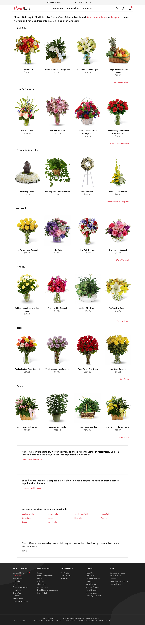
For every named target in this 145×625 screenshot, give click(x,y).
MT (37, 621)
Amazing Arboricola (57, 427)
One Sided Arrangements (47, 590)
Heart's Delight (57, 250)
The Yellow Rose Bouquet (27, 250)
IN (77, 618)
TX (82, 621)
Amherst (51, 518)
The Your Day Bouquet (117, 308)
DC (61, 618)
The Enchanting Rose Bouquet (27, 369)
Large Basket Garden (88, 427)
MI (93, 618)
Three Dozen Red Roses (88, 369)
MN (96, 618)
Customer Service (93, 578)
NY (57, 621)
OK (66, 621)
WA (92, 621)
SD (77, 621)
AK (44, 618)
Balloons (40, 581)
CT (59, 618)
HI (70, 618)
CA (53, 618)
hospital (115, 17)
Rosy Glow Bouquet (118, 369)
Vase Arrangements (45, 575)
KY (81, 618)
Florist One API (92, 590)
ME (91, 618)
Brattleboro (26, 518)
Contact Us (90, 575)
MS (34, 621)
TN (79, 621)
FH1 (106, 621)
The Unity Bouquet (87, 250)
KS (79, 618)
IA (72, 618)
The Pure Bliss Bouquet (57, 308)
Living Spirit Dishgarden (27, 427)
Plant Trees (41, 584)
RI (72, 621)
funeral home (100, 17)
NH (47, 621)
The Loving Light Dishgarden (118, 427)
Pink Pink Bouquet (57, 130)
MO (99, 618)
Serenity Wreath (87, 191)
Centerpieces (42, 587)
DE (64, 618)
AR (48, 618)
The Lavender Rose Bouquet (57, 369)
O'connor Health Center (32, 488)
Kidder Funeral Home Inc (32, 459)
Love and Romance (20, 601)
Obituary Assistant (93, 595)
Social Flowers (91, 584)
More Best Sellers (121, 82)
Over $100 (65, 578)
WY (100, 621)
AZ (51, 618)
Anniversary (18, 598)
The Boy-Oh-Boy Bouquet (87, 69)
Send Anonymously (117, 572)
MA (89, 17)
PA (71, 621)
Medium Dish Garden (87, 308)
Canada (113, 578)
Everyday (16, 581)
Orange (104, 518)
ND (42, 621)
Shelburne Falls (28, 514)
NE (45, 621)
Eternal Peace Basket (118, 191)
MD (88, 618)
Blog (103, 621)
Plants (39, 578)
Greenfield (105, 514)
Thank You (17, 593)
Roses (39, 572)
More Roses (124, 379)
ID (74, 618)
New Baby (17, 590)
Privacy (89, 581)
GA (68, 618)
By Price (87, 8)
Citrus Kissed (27, 69)
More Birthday (123, 321)
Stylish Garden (27, 130)
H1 (109, 621)
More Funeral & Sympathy (118, 201)
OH (60, 621)
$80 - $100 (65, 575)
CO (56, 618)
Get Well (16, 584)
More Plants (124, 437)
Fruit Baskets (42, 593)
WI (94, 621)
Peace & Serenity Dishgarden (57, 69)
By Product (73, 8)
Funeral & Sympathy (21, 587)
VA (87, 621)
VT (89, 621)
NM (52, 621)
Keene (24, 522)
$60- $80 (65, 572)
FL (65, 618)
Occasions (57, 8)
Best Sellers (18, 578)
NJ (50, 621)
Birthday (16, 595)
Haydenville (53, 514)
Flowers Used (115, 575)
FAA (63, 621)
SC (75, 621)
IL (75, 618)
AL (46, 618)
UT (84, 621)
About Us (89, 572)
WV (97, 621)
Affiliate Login (91, 593)
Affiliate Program (93, 587)
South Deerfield (81, 514)
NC (40, 621)
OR (68, 621)
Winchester (53, 522)
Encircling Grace (27, 191)
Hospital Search (116, 584)
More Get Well (122, 260)
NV (55, 621)
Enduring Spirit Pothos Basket (57, 191)
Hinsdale (78, 518)
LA (83, 618)
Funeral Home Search (119, 581)
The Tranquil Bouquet (118, 250)
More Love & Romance (119, 143)
